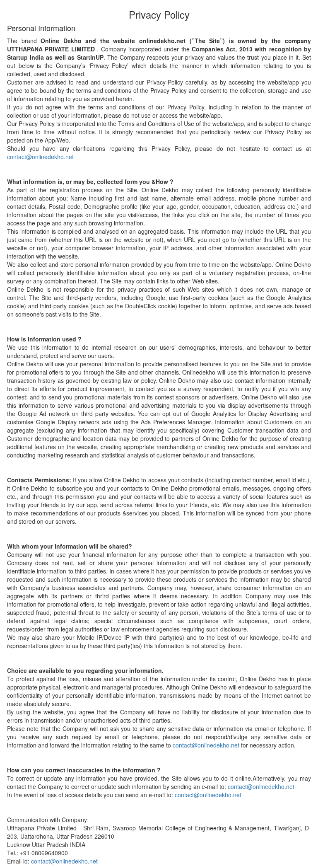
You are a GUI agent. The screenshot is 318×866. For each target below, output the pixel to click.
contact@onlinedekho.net (40, 156)
